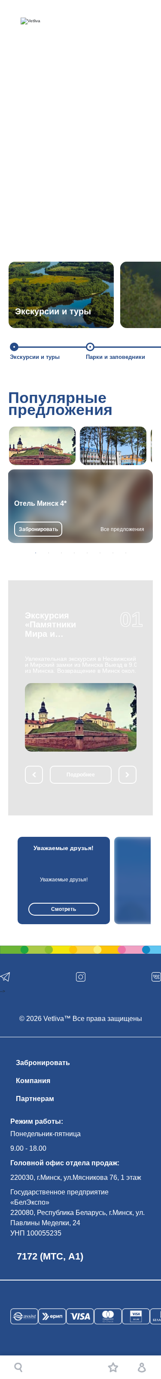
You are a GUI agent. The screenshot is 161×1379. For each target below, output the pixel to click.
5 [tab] (87, 553)
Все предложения (122, 529)
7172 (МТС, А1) (50, 1256)
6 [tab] (100, 553)
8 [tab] (126, 553)
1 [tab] (35, 553)
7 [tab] (113, 553)
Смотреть (63, 909)
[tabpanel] (80, 506)
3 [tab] (61, 553)
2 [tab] (48, 553)
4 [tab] (74, 553)
